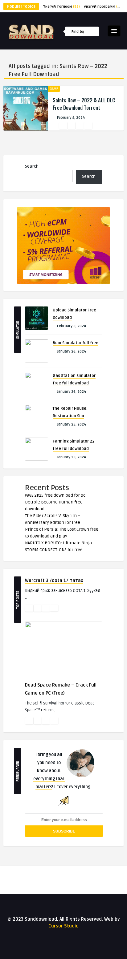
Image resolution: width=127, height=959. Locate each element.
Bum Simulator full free (75, 342)
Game (54, 89)
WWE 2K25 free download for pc (55, 495)
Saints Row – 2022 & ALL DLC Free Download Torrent (84, 103)
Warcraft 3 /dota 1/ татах (54, 580)
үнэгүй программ (103, 6)
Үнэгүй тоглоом (61, 6)
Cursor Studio (63, 926)
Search (32, 166)
